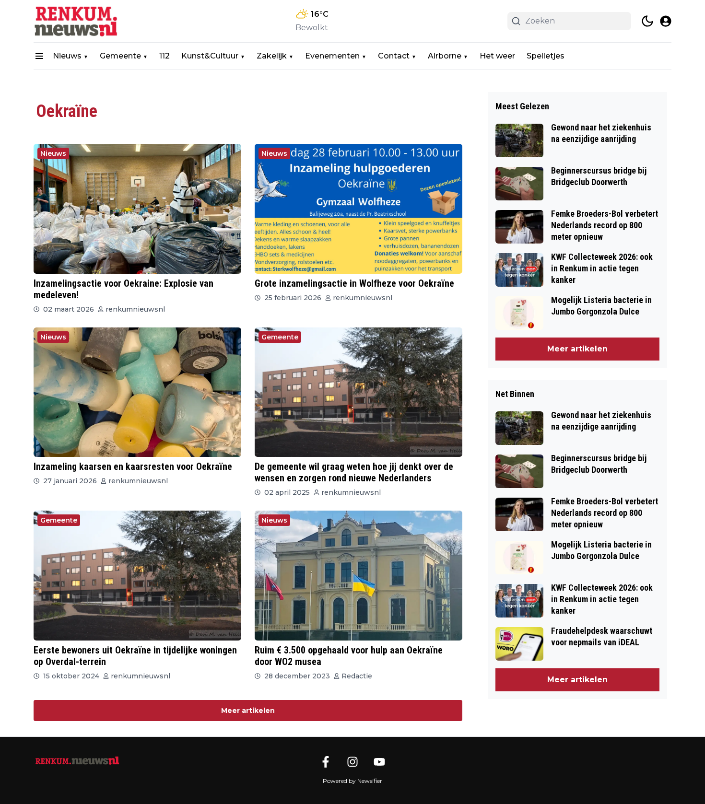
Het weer (497, 55)
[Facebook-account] (325, 762)
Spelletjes (545, 55)
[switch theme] (647, 21)
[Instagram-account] (352, 762)
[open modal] (665, 21)
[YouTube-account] (379, 762)
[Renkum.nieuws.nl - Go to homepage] (77, 761)
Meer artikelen (248, 710)
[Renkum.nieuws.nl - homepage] (77, 21)
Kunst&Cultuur (209, 55)
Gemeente (120, 55)
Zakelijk (272, 55)
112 (164, 55)
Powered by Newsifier (352, 780)
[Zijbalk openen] (39, 56)
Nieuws (67, 55)
